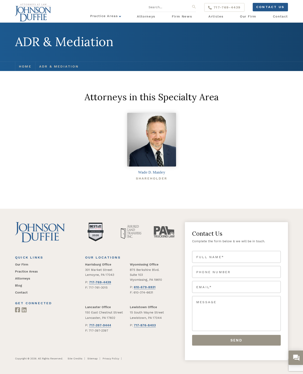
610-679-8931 (144, 287)
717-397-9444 (100, 325)
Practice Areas (26, 271)
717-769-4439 (226, 7)
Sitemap (92, 358)
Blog (18, 285)
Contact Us (270, 7)
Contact (21, 292)
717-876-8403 (145, 325)
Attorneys (22, 278)
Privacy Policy (111, 358)
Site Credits (75, 358)
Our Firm (21, 264)
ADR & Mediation (59, 66)
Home (25, 66)
